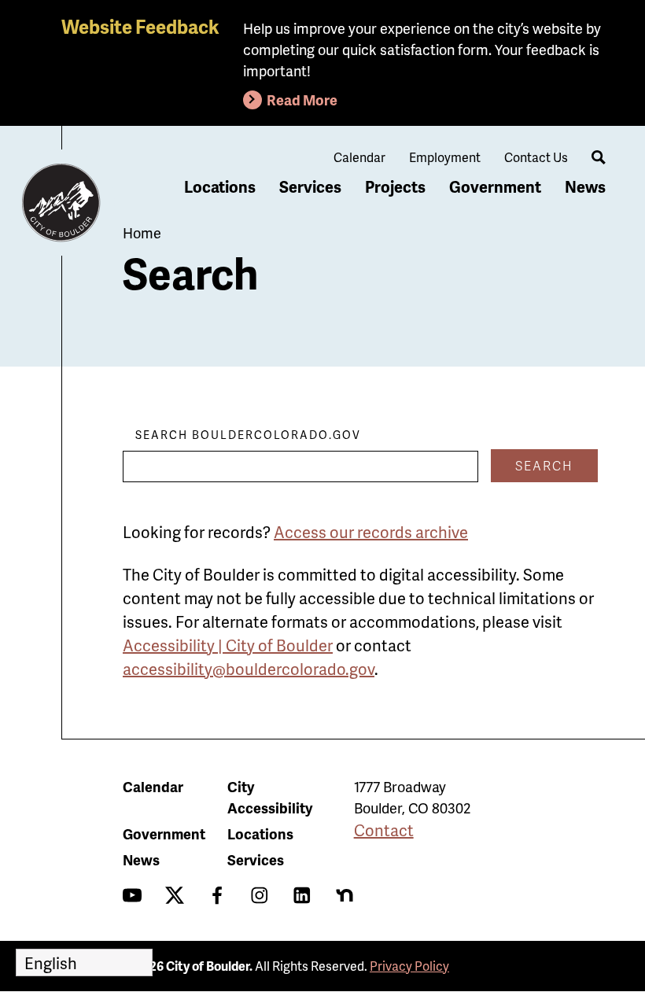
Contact (384, 830)
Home (142, 232)
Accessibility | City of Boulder (228, 645)
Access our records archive (371, 532)
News (585, 186)
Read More (302, 99)
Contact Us (536, 157)
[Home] (61, 203)
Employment (445, 157)
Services (310, 186)
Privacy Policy (409, 966)
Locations (220, 186)
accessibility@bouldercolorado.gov (248, 669)
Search (544, 465)
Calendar (359, 157)
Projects (395, 186)
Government (495, 186)
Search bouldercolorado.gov (248, 434)
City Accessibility (269, 796)
